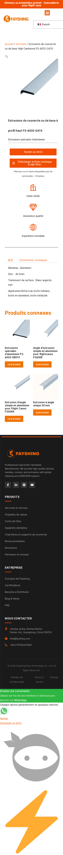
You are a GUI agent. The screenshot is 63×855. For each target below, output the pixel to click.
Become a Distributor (17, 591)
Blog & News (12, 598)
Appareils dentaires (16, 527)
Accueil (9, 44)
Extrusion (21, 44)
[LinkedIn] (16, 485)
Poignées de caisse (16, 514)
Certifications (12, 585)
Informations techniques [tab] (33, 260)
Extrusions (11, 547)
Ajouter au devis (33, 151)
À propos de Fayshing (17, 578)
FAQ (7, 605)
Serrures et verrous (16, 507)
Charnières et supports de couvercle (26, 534)
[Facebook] (8, 485)
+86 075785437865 (21, 644)
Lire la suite (14, 364)
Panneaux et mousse (17, 554)
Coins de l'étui (13, 521)
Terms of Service (39, 679)
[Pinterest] (24, 485)
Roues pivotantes (15, 541)
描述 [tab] (10, 260)
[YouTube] (32, 485)
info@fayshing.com (20, 638)
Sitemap (54, 677)
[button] (47, 12)
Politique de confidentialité (17, 679)
